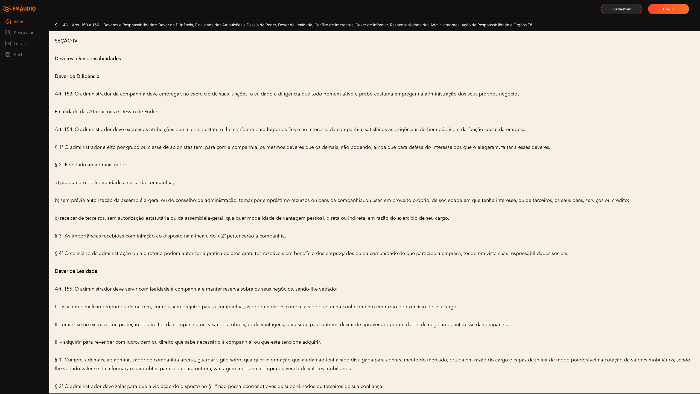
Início (19, 21)
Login (668, 9)
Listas (20, 43)
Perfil (19, 54)
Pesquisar (24, 32)
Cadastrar (621, 9)
